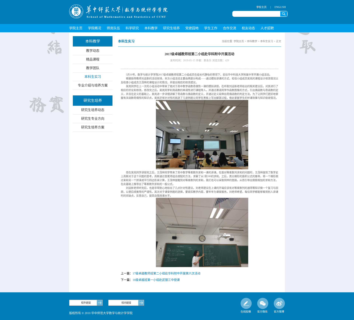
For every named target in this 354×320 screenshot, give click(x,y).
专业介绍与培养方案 (93, 85)
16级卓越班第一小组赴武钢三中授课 (156, 279)
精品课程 (92, 59)
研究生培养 (171, 28)
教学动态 (92, 51)
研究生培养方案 (92, 127)
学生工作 (210, 28)
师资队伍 (113, 28)
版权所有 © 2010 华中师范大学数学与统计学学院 (101, 313)
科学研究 (132, 28)
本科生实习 (92, 77)
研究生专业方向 (92, 119)
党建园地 (192, 28)
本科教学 (151, 28)
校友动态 (248, 28)
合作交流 (229, 28)
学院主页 (75, 28)
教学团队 (92, 68)
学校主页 (261, 7)
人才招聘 (267, 28)
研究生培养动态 (92, 110)
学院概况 (94, 28)
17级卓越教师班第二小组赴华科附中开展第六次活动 (166, 273)
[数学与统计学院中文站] (118, 11)
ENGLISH (280, 7)
